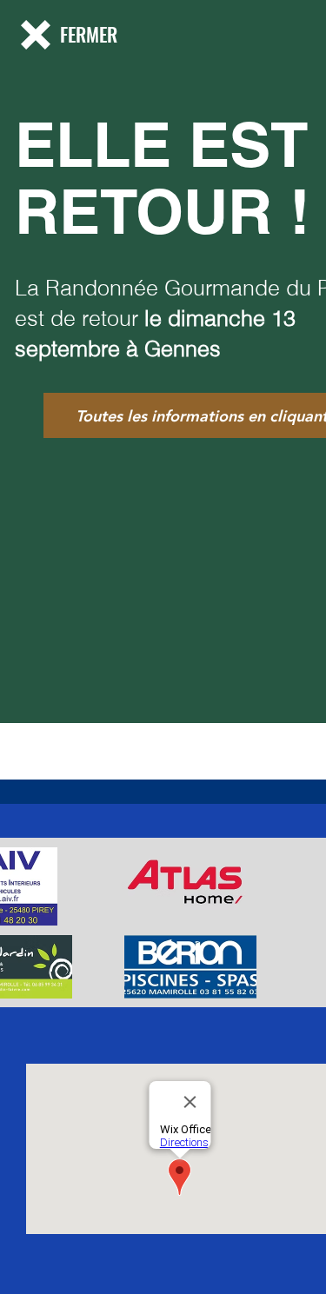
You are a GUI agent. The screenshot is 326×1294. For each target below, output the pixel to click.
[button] (35, 35)
